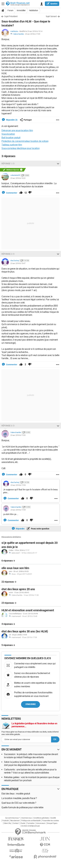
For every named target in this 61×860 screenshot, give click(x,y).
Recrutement (15, 821)
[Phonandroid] (45, 857)
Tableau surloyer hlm (11, 144)
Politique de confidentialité (31, 821)
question (53, 4)
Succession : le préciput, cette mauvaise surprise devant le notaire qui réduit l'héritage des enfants (31, 756)
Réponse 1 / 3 (7, 163)
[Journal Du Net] (45, 839)
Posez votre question (39, 528)
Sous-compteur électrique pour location (20, 148)
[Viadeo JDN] (45, 851)
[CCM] (45, 845)
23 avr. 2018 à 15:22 (17, 178)
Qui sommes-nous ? (12, 818)
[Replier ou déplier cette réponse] (58, 163)
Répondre (20, 528)
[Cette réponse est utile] (21, 193)
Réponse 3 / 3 (7, 425)
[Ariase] (15, 856)
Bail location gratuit (10, 137)
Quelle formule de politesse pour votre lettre (22, 807)
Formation (31, 823)
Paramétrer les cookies (50, 821)
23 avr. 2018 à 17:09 (32, 34)
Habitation (33, 10)
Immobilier (21, 10)
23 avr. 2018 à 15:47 (17, 263)
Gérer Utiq (7, 823)
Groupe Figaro (52, 823)
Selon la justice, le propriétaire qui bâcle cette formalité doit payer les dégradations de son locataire (30, 763)
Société (53, 818)
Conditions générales (41, 818)
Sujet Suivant (51, 16)
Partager (28, 120)
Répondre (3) (11, 120)
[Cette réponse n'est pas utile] (30, 193)
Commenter (11, 193)
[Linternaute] (15, 844)
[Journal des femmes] (15, 839)
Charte (22, 823)
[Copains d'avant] (15, 851)
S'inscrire (30, 704)
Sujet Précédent (11, 16)
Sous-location (8, 134)
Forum (10, 10)
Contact (16, 823)
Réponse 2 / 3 (7, 254)
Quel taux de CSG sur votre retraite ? (18, 802)
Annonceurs (40, 823)
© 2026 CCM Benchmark (30, 826)
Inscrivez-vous (26, 818)
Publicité (5, 821)
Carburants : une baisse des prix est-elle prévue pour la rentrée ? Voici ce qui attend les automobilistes (30, 771)
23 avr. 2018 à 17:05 (18, 485)
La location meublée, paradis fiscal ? (19, 798)
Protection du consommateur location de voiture (24, 141)
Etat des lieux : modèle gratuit (15, 793)
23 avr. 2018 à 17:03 (17, 435)
